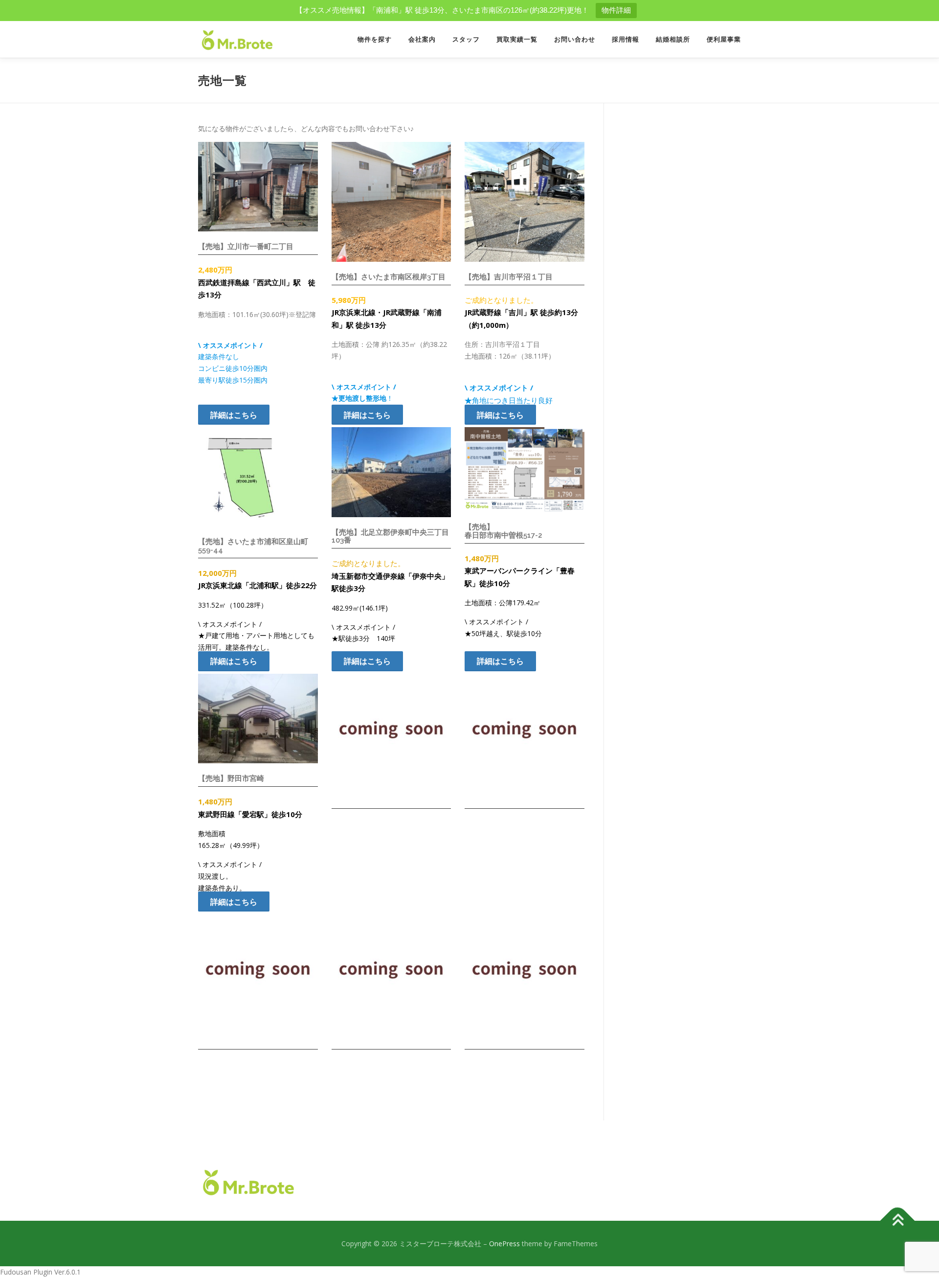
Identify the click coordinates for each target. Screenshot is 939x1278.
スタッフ (466, 39)
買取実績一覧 (516, 39)
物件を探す (375, 39)
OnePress (504, 1243)
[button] (233, 415)
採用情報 (625, 39)
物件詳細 (616, 10)
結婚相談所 (673, 39)
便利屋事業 (724, 39)
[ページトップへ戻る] (897, 1220)
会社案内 (422, 39)
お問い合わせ (574, 39)
